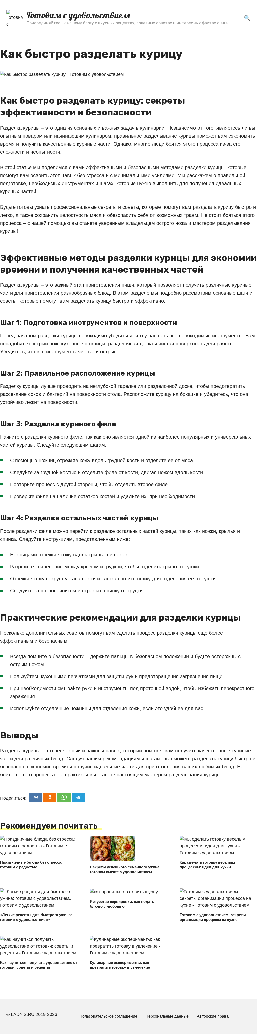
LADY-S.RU (22, 1014)
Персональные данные (167, 1016)
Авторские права (213, 1016)
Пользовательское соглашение (108, 1016)
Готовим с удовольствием (78, 15)
